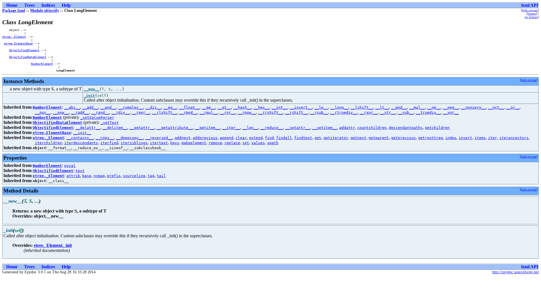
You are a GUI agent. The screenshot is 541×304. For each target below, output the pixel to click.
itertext (159, 143)
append (226, 138)
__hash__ (242, 107)
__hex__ (261, 107)
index (450, 138)
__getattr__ (142, 128)
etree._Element (14, 36)
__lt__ (382, 107)
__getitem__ (207, 128)
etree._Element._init (53, 245)
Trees (29, 5)
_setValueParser (97, 117)
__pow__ (61, 112)
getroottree (430, 138)
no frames (531, 17)
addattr (347, 128)
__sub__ (406, 112)
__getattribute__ (175, 128)
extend (256, 138)
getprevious (403, 138)
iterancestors (514, 138)
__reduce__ (271, 128)
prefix (114, 176)
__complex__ (130, 107)
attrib (73, 176)
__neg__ (451, 107)
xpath (272, 143)
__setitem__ (324, 128)
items (480, 138)
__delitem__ (115, 128)
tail (161, 176)
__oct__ (496, 107)
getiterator (335, 138)
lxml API (529, 5)
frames (531, 13)
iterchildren (48, 143)
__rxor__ (369, 112)
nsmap (99, 176)
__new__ (91, 89)
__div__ (153, 107)
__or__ (513, 107)
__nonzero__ (473, 107)
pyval (70, 166)
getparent (379, 138)
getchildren (437, 128)
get (317, 138)
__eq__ (170, 107)
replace (232, 143)
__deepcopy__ (129, 138)
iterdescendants (81, 143)
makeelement (193, 143)
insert (465, 138)
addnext (182, 138)
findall (284, 138)
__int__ (279, 107)
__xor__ (451, 112)
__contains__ (80, 138)
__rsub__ (319, 112)
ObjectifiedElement (24, 50)
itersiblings (134, 143)
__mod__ (399, 107)
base (86, 176)
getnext (358, 138)
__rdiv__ (121, 112)
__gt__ (224, 107)
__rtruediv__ (343, 112)
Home (11, 5)
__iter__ (231, 128)
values (258, 143)
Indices (48, 5)
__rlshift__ (164, 112)
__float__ (189, 107)
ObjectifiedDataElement (27, 57)
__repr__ (141, 112)
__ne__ (434, 107)
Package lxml (13, 10)
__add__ (90, 107)
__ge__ (208, 107)
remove (215, 143)
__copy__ (105, 138)
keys (174, 143)
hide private (530, 10)
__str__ (388, 112)
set (245, 143)
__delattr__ (88, 128)
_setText (110, 122)
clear (241, 138)
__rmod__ (188, 112)
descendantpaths (406, 128)
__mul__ (417, 107)
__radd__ (80, 112)
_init (89, 95)
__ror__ (228, 112)
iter (492, 138)
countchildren (372, 128)
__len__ (250, 128)
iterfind (109, 143)
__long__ (339, 107)
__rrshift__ (270, 112)
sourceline (134, 176)
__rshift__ (296, 112)
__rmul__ (208, 112)
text (80, 171)
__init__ (82, 133)
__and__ (108, 107)
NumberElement (42, 63)
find (269, 138)
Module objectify (44, 10)
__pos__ (43, 112)
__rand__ (100, 112)
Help (66, 5)
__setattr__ (297, 128)
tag (151, 176)
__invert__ (301, 107)
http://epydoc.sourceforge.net (515, 272)
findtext (303, 138)
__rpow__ (247, 112)
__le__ (321, 107)
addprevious (205, 138)
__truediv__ (428, 112)
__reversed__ (158, 138)
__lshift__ (362, 107)
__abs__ (72, 107)
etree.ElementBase (18, 43)
